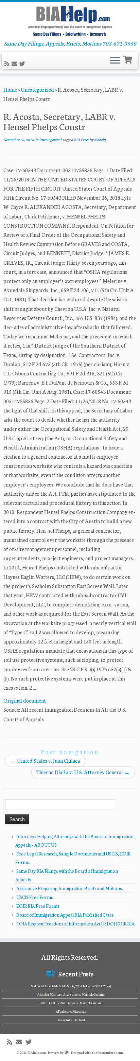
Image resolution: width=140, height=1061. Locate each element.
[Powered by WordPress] (66, 1051)
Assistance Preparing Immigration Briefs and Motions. (69, 888)
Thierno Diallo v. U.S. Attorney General (83, 772)
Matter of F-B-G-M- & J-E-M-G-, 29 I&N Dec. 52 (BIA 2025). (71, 986)
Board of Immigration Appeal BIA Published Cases (65, 915)
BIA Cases (82, 139)
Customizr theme (110, 1052)
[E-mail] (15, 63)
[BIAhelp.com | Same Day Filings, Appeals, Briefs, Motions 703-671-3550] (70, 20)
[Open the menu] (115, 61)
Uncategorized (37, 89)
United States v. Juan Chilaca (45, 760)
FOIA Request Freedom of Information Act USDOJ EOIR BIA (75, 923)
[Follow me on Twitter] (23, 63)
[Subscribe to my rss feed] (8, 63)
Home (10, 89)
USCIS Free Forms (34, 897)
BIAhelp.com (37, 1052)
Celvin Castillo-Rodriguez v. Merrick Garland (71, 1003)
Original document (24, 700)
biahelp (100, 139)
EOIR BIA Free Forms (37, 906)
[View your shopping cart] (128, 59)
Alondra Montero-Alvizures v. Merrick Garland (71, 994)
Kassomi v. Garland (71, 1020)
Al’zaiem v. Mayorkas (71, 1011)
